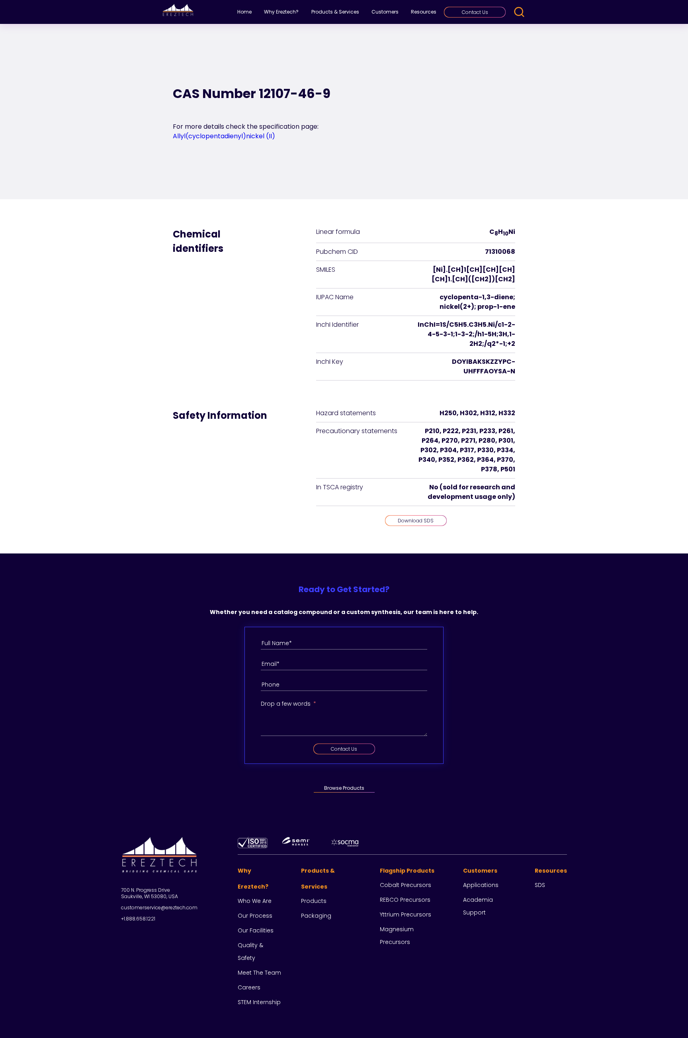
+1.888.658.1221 (138, 918)
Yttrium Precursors (405, 914)
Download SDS (416, 520)
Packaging (316, 916)
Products (313, 901)
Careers (249, 987)
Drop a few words (286, 704)
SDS (540, 885)
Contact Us (475, 12)
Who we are (255, 901)
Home (244, 11)
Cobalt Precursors (405, 885)
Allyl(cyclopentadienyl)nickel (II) (224, 136)
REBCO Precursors (405, 900)
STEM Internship (259, 1002)
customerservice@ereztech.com (159, 907)
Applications (480, 885)
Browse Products (344, 788)
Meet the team (259, 973)
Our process (255, 916)
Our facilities (256, 930)
